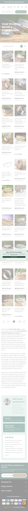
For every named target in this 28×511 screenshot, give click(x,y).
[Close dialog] (27, 250)
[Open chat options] (24, 502)
